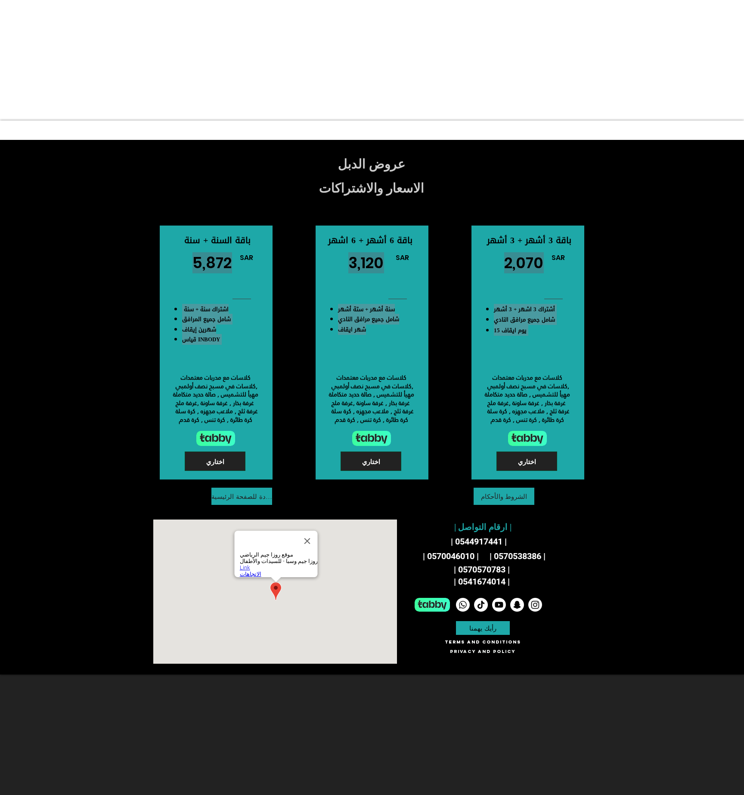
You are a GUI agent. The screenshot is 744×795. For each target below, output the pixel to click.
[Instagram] (535, 605)
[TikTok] (481, 605)
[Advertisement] (258, 60)
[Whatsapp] (463, 605)
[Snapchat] (517, 605)
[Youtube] (499, 605)
